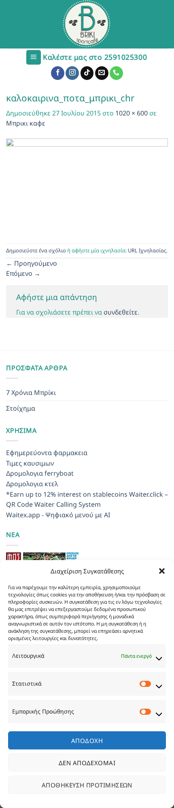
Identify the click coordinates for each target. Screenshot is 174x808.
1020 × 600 (131, 113)
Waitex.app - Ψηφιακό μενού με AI (58, 514)
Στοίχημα (20, 408)
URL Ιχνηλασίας (147, 250)
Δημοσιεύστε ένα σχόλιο (36, 250)
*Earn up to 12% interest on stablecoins (66, 494)
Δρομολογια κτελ (32, 483)
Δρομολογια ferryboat (40, 473)
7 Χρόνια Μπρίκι (31, 392)
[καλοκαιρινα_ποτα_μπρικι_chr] (87, 185)
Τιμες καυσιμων (30, 463)
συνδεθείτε (121, 312)
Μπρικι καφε (25, 123)
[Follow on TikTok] (87, 73)
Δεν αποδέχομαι (87, 763)
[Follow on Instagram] (72, 73)
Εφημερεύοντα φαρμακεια (46, 452)
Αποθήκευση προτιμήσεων (87, 785)
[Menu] (33, 57)
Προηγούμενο (31, 263)
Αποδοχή (87, 741)
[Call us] (116, 73)
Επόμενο (23, 273)
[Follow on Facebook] (57, 73)
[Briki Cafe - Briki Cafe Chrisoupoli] (87, 24)
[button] (162, 571)
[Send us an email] (101, 73)
